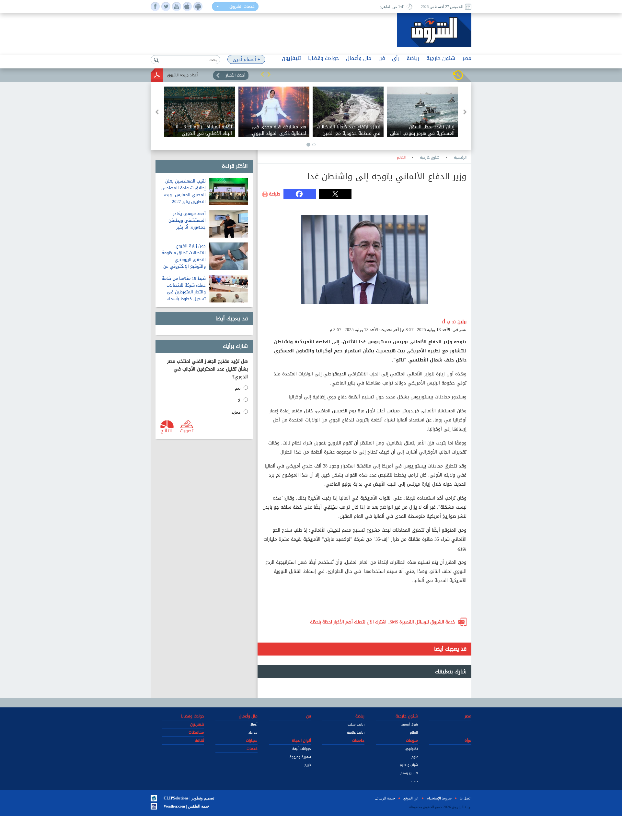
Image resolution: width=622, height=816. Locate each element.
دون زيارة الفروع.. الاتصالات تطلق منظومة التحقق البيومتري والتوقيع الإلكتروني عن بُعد (184, 259)
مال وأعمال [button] (358, 58)
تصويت (186, 430)
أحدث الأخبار (235, 75)
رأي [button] (395, 58)
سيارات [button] (252, 740)
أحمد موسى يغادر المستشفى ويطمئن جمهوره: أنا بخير (187, 220)
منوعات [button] (412, 740)
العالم (401, 157)
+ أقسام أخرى (246, 59)
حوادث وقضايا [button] (323, 58)
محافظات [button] (196, 732)
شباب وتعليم (409, 765)
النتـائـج (167, 430)
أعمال (254, 724)
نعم (237, 388)
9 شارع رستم (409, 773)
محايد (236, 412)
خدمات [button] (252, 748)
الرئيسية (460, 157)
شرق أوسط (409, 724)
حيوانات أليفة (301, 749)
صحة (414, 781)
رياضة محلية (356, 724)
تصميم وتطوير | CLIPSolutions (189, 798)
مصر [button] (466, 58)
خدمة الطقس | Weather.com (186, 806)
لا (239, 400)
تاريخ (308, 765)
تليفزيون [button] (291, 58)
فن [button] (381, 58)
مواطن (253, 732)
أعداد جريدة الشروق (182, 75)
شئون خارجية (430, 157)
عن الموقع (411, 798)
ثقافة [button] (199, 740)
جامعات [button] (358, 740)
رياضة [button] (413, 58)
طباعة (274, 194)
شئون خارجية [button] (440, 58)
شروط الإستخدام (439, 798)
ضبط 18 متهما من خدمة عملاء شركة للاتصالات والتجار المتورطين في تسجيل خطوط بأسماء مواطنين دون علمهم (184, 292)
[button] (262, 74)
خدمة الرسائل (385, 798)
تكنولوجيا (411, 749)
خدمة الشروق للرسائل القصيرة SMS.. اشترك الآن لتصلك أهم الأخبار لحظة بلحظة (382, 622)
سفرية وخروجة (300, 757)
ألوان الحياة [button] (301, 740)
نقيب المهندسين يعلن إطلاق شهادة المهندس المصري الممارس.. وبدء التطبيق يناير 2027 (183, 191)
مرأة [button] (468, 740)
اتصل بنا (465, 798)
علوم (414, 757)
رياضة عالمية (355, 732)
